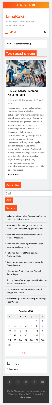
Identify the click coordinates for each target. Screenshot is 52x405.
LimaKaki (15, 16)
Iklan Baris (13, 368)
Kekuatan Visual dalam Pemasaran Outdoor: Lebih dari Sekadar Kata (27, 218)
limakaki (14, 99)
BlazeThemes (25, 397)
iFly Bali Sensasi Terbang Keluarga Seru (23, 93)
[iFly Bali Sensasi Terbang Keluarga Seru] (26, 73)
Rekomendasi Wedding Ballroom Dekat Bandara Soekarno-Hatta (25, 245)
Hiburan (11, 83)
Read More (13, 174)
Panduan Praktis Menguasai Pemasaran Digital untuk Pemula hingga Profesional (25, 227)
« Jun (24, 352)
